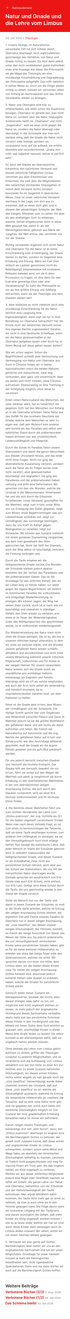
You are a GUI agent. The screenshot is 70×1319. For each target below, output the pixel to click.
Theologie (31, 38)
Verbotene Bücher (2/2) (33, 1292)
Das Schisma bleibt (29, 1303)
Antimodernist (21, 7)
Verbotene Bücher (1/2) (33, 1298)
